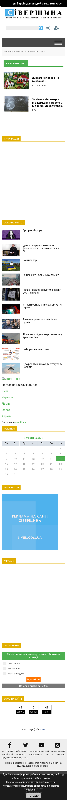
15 (60, 459)
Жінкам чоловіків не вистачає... (45, 79)
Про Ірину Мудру (32, 230)
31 (15, 474)
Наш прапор (30, 260)
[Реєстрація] (57, 28)
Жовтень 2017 (33, 437)
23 (6, 469)
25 (24, 469)
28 (51, 469)
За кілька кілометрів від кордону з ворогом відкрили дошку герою (47, 103)
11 (24, 459)
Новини (20, 51)
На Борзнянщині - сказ (36, 349)
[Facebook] (10, 746)
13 (42, 459)
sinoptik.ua (20, 422)
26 (33, 469)
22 (60, 464)
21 (51, 464)
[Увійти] (48, 28)
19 (33, 464)
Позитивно (14, 663)
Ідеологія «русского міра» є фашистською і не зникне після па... (41, 248)
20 (42, 464)
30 (6, 474)
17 (15, 464)
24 (15, 469)
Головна (9, 51)
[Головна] (33, 17)
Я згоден (33, 795)
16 (6, 464)
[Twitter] (25, 746)
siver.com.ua (24, 765)
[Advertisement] (33, 178)
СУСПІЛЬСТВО (39, 85)
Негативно (14, 668)
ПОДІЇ (35, 110)
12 (33, 459)
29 (60, 469)
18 (24, 464)
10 (15, 459)
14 (51, 459)
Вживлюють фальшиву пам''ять (41, 275)
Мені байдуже (16, 673)
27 (42, 469)
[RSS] (57, 746)
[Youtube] (41, 746)
